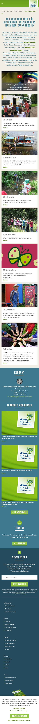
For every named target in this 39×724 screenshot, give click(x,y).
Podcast (7, 662)
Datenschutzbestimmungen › (19, 711)
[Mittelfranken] (19, 256)
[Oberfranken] (19, 295)
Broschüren (8, 659)
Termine (7, 649)
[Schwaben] (19, 335)
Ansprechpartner (10, 643)
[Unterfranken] (19, 220)
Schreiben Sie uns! (10, 640)
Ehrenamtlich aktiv (10, 627)
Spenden (7, 621)
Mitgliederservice (10, 646)
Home (3, 11)
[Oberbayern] (19, 183)
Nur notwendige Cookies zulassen (19, 720)
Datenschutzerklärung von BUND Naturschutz (19, 89)
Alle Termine (19, 543)
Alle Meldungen (19, 512)
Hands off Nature (10, 606)
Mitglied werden (9, 624)
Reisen (7, 665)
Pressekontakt (9, 680)
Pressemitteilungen (10, 677)
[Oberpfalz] (19, 106)
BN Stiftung (8, 630)
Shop (6, 668)
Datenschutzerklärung (21, 593)
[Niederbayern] (19, 143)
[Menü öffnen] (2, 3)
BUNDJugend (29, 42)
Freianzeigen (8, 683)
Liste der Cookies (19, 708)
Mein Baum (8, 609)
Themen (9, 11)
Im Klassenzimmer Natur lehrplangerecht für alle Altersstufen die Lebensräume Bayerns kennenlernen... (17, 275)
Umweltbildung (18, 11)
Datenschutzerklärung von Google (19, 87)
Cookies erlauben (19, 716)
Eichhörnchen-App (10, 612)
